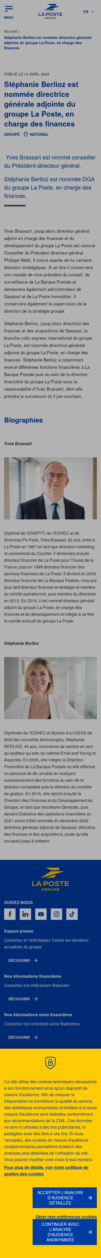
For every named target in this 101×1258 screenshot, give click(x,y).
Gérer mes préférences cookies (66, 1216)
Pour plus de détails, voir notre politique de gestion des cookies (46, 1170)
